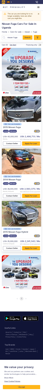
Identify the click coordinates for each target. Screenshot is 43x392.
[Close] (38, 14)
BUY (5, 7)
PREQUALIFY (17, 7)
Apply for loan (31, 143)
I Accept (21, 387)
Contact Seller (12, 143)
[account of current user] (38, 7)
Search (28, 37)
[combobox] (9, 2)
